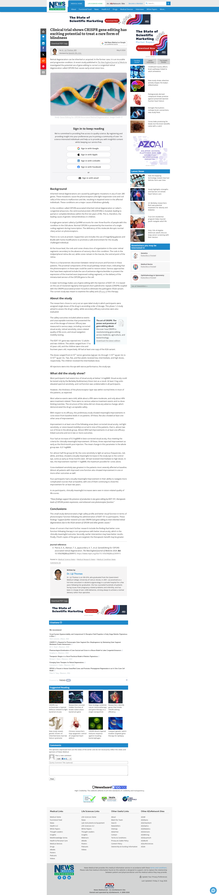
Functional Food (56, 820)
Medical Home (76, 4)
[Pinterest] (43, 66)
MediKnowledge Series (58, 838)
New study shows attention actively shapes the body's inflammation (158, 82)
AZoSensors (145, 832)
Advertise (114, 832)
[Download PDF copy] (43, 31)
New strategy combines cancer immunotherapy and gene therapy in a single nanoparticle (98, 708)
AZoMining (145, 835)
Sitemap (114, 829)
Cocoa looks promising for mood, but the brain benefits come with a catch (159, 123)
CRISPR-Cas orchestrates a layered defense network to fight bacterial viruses (58, 708)
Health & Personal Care (59, 841)
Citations (55, 622)
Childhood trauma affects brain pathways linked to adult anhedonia (158, 69)
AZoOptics (145, 826)
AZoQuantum (146, 838)
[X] (43, 55)
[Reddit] (43, 60)
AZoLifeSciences (147, 844)
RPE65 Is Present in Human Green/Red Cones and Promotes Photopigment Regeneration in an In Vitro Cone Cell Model (87, 669)
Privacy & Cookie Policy (119, 841)
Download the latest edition (108, 340)
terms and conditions (158, 868)
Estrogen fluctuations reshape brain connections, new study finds (158, 110)
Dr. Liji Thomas (75, 573)
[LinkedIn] (43, 43)
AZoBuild (144, 841)
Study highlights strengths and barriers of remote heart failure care (158, 191)
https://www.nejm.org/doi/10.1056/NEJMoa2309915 (99, 553)
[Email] (43, 72)
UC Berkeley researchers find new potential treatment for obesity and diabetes (158, 206)
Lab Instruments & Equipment (92, 823)
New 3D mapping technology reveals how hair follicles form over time (158, 178)
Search (113, 823)
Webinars (85, 838)
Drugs (52, 847)
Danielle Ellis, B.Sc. (75, 53)
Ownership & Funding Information (124, 847)
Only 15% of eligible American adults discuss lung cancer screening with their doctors (158, 233)
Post (52, 779)
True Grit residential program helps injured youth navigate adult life (157, 219)
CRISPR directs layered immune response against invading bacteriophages (97, 734)
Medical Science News (66, 559)
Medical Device (147, 264)
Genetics (144, 253)
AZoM (143, 817)
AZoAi (143, 847)
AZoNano (144, 820)
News (52, 823)
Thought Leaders (56, 832)
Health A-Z (54, 826)
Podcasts (53, 855)
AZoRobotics (145, 829)
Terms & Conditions (118, 838)
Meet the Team (117, 820)
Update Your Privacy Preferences (154, 877)
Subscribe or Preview (148, 255)
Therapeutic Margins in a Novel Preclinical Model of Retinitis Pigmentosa (74, 656)
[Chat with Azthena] (213, 890)
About (113, 817)
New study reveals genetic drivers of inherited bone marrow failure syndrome (58, 734)
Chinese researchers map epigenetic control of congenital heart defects (77, 734)
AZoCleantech (146, 823)
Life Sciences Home (95, 4)
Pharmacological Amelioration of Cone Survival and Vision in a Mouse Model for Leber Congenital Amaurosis (85, 650)
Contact (114, 835)
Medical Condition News (106, 559)
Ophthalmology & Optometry (152, 275)
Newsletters (115, 826)
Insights (53, 835)
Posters (53, 852)
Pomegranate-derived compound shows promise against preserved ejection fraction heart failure (158, 97)
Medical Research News (86, 559)
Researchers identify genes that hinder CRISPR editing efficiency (116, 708)
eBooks (52, 849)
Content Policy (116, 844)
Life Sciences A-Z (87, 826)
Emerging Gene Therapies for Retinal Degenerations (67, 662)
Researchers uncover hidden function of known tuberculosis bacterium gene (77, 708)
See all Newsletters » (139, 286)
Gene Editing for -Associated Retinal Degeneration (84, 117)
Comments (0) (55, 563)
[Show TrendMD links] (127, 680)
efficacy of (103, 291)
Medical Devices (56, 844)
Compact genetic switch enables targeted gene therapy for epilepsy (117, 733)
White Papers (55, 829)
